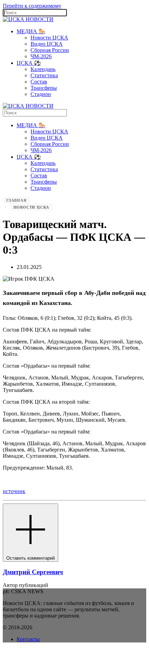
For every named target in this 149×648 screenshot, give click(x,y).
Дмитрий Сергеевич (33, 572)
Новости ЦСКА (49, 38)
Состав (38, 82)
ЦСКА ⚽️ (29, 63)
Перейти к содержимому (32, 6)
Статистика (44, 75)
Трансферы (43, 88)
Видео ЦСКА (46, 44)
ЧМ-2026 (41, 56)
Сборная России (49, 50)
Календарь (42, 69)
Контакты (28, 639)
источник (14, 491)
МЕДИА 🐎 (31, 31)
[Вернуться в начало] (28, 19)
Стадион (40, 94)
